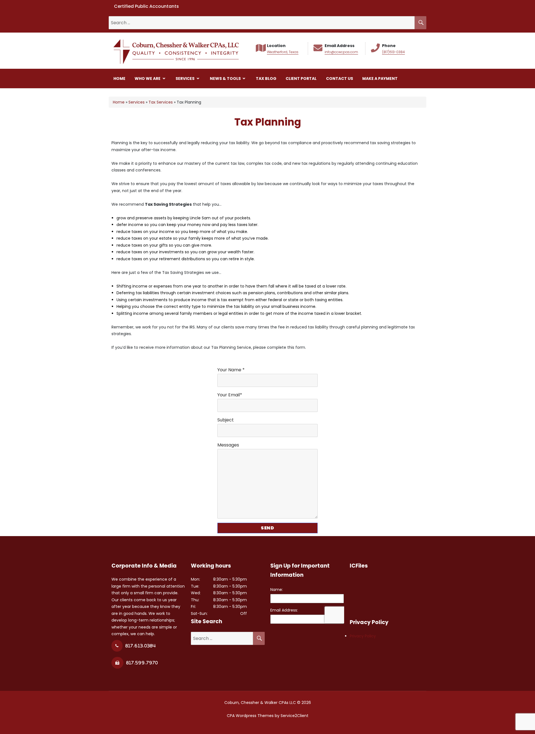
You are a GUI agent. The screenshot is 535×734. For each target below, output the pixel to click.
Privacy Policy (363, 636)
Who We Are (148, 78)
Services (185, 78)
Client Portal (301, 78)
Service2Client (294, 715)
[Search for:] (262, 23)
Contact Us (339, 78)
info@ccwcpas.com (341, 52)
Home (119, 78)
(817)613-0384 (393, 52)
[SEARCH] (420, 22)
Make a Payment (380, 78)
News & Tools (226, 78)
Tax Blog (266, 78)
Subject (225, 420)
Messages (228, 445)
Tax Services (161, 102)
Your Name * (231, 370)
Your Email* (229, 395)
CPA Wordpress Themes (250, 715)
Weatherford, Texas (282, 52)
